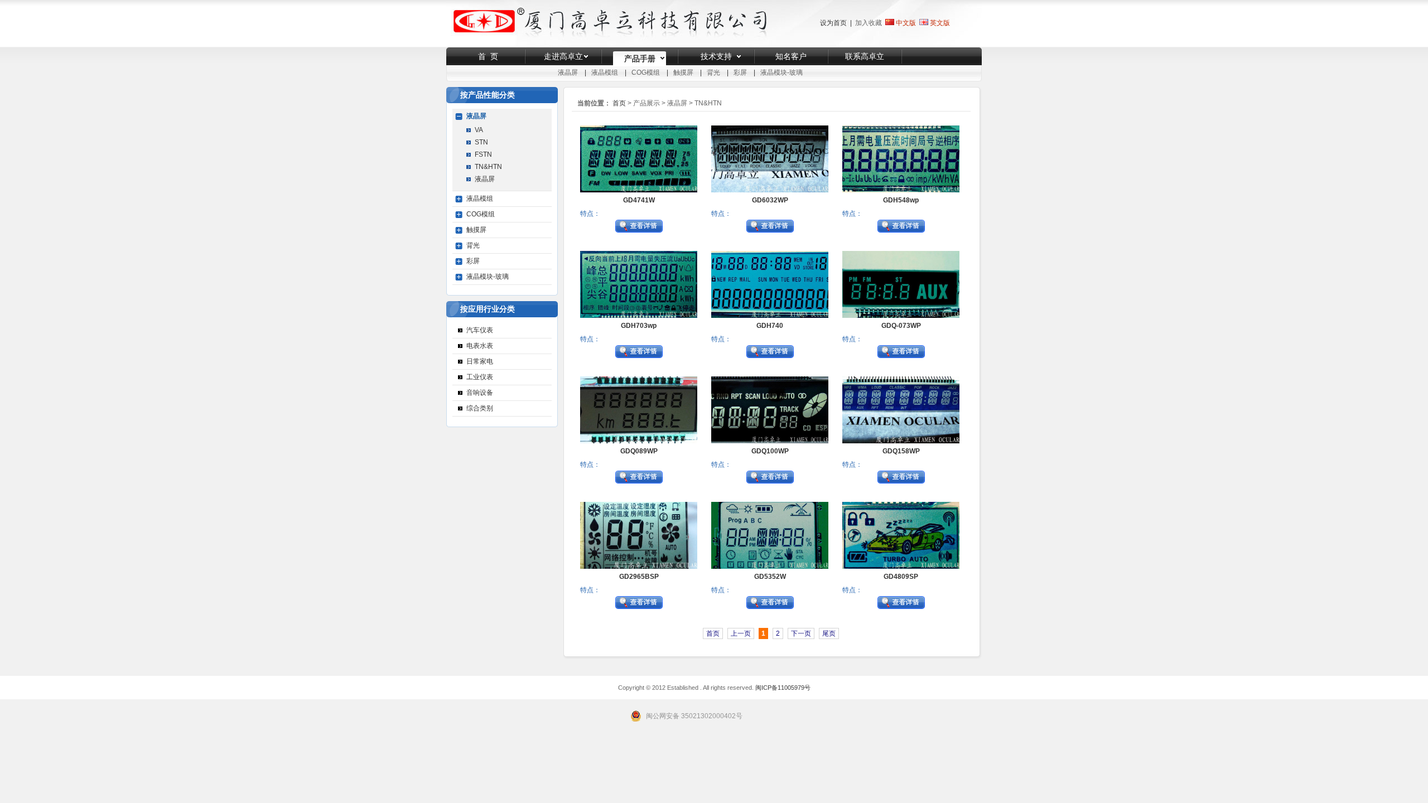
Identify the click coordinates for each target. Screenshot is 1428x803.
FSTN (483, 154)
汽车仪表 (479, 330)
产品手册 (639, 58)
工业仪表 (479, 377)
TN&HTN (488, 167)
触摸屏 (683, 72)
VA (479, 130)
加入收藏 (868, 23)
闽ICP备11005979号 (783, 687)
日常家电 (479, 361)
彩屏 (740, 72)
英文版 (940, 23)
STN (481, 142)
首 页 (488, 56)
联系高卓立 (864, 56)
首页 (619, 103)
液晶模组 (604, 72)
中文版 (905, 23)
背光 (713, 72)
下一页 (801, 633)
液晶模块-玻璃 (781, 72)
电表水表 (479, 346)
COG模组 (645, 72)
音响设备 (479, 392)
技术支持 (716, 56)
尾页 (829, 633)
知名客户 (791, 56)
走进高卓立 (563, 56)
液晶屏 (568, 72)
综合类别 (479, 408)
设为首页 (833, 23)
